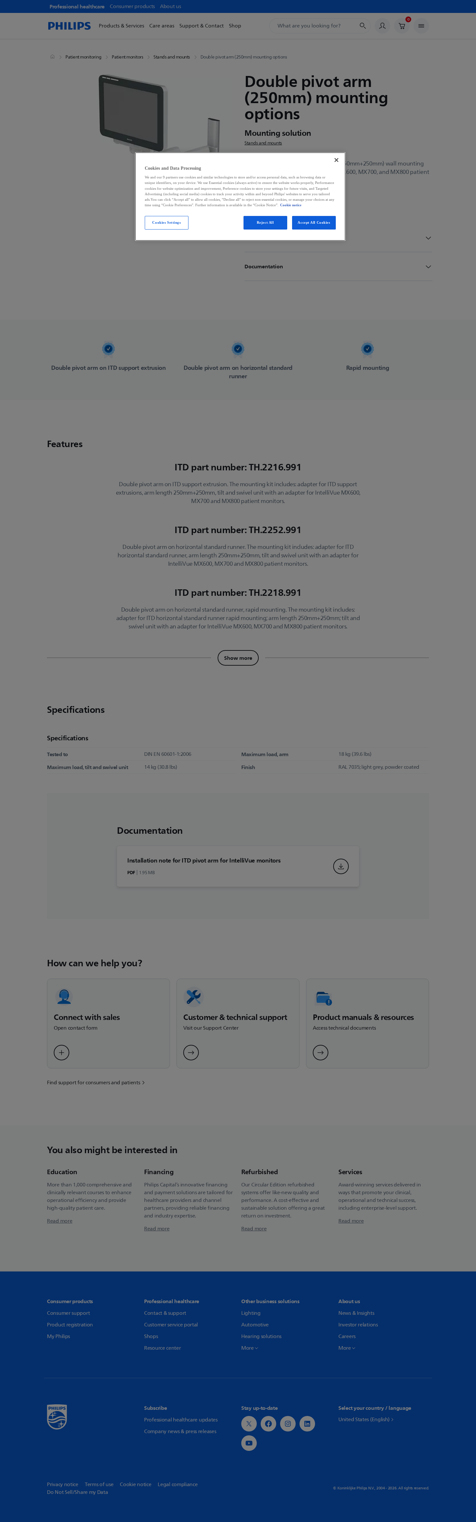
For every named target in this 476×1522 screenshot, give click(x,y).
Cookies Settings (166, 222)
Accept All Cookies (314, 222)
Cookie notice (290, 205)
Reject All (265, 222)
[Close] (336, 160)
